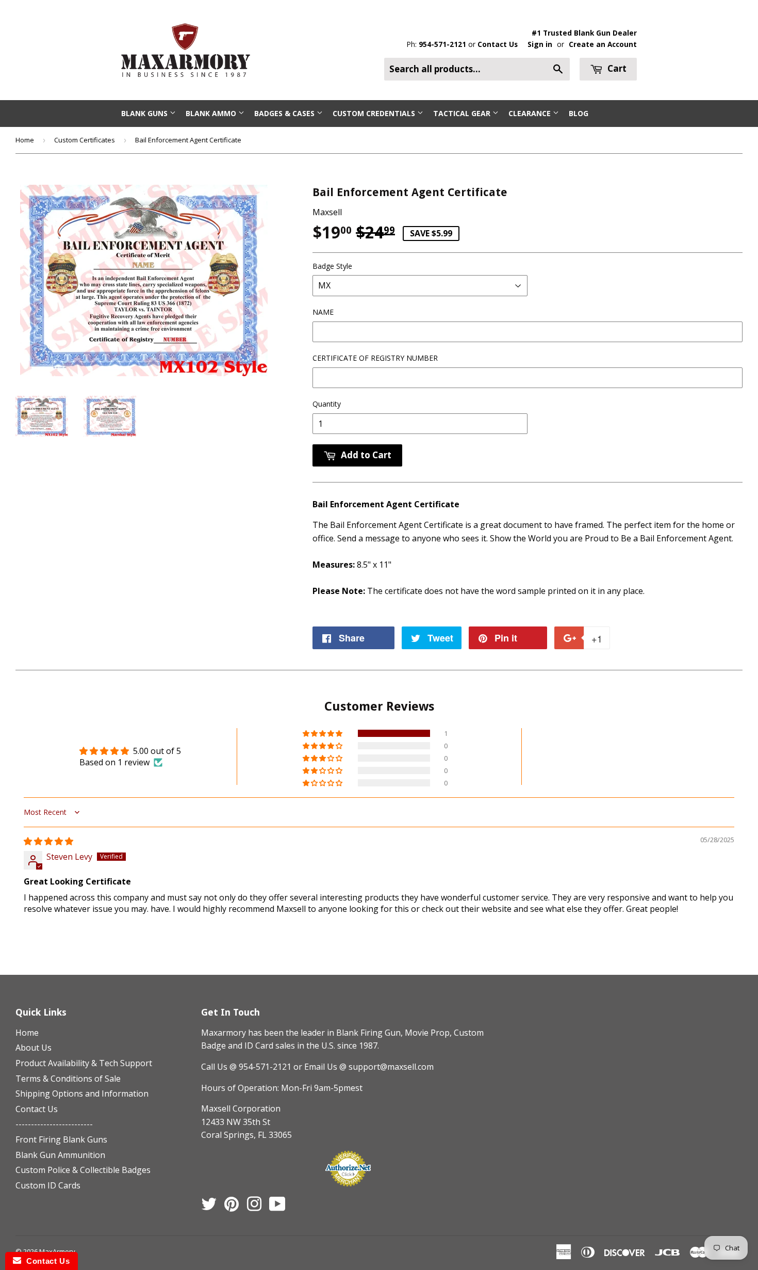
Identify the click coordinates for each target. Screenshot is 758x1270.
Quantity (326, 404)
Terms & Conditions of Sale (68, 1078)
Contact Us (497, 44)
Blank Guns (145, 113)
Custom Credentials (375, 113)
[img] (48, 841)
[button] (323, 733)
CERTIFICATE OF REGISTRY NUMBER (375, 358)
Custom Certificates (84, 139)
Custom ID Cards (47, 1185)
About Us (33, 1047)
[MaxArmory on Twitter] (209, 1207)
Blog (578, 113)
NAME (323, 312)
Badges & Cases (285, 113)
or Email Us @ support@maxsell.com (363, 1066)
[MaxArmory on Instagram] (254, 1207)
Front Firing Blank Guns (61, 1139)
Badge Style (332, 266)
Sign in (540, 44)
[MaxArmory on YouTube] (277, 1207)
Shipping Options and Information (82, 1093)
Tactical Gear (462, 113)
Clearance (530, 113)
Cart (616, 68)
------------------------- (54, 1124)
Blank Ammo (212, 113)
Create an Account (603, 44)
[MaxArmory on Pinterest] (231, 1207)
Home (24, 139)
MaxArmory (57, 1251)
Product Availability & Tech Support (83, 1063)
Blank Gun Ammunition (60, 1155)
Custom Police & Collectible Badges (83, 1170)
